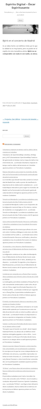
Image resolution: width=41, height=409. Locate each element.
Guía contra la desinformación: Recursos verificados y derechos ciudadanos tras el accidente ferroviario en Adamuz (20, 224)
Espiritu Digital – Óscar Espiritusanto (20, 6)
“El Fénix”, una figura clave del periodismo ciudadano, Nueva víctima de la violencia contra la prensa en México (20, 371)
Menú (20, 20)
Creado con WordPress (10, 405)
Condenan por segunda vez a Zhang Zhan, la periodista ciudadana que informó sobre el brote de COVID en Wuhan (20, 276)
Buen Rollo (26, 103)
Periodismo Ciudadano (12, 144)
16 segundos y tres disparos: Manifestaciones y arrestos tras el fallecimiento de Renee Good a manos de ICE (20, 249)
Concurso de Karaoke (29, 119)
